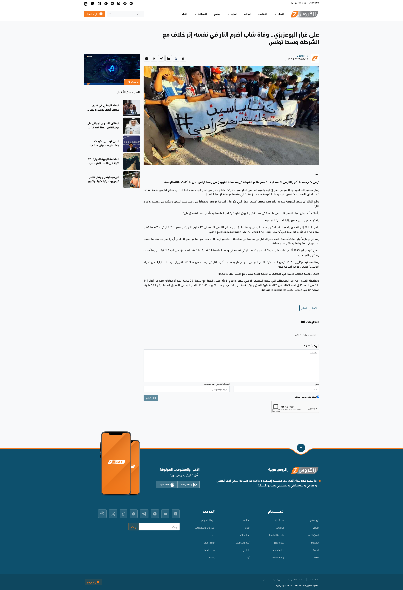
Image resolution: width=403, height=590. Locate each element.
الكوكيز (265, 579)
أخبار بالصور (279, 542)
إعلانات (211, 557)
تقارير (247, 527)
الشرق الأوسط (312, 535)
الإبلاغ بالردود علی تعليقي (305, 396)
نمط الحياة (279, 520)
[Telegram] (161, 58)
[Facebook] (183, 58)
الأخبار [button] (281, 14)
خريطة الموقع (208, 520)
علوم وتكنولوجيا (276, 535)
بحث (133, 526)
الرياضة (247, 14)
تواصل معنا (209, 542)
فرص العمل (209, 550)
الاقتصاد (262, 14)
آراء (248, 557)
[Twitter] (176, 58)
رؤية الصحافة (278, 557)
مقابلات (246, 520)
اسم (317, 383)
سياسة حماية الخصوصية (296, 579)
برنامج (217, 14)
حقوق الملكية (277, 579)
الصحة (316, 557)
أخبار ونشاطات (243, 542)
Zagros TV (302, 55)
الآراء (184, 14)
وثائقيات (280, 527)
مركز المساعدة (314, 579)
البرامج (246, 550)
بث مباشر (92, 582)
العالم (304, 308)
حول (213, 535)
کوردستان (314, 520)
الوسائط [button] (202, 14)
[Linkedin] (168, 58)
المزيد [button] (234, 14)
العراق (316, 527)
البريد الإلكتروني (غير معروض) (217, 383)
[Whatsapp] (154, 58)
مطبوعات (245, 535)
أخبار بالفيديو (278, 550)
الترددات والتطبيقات (205, 527)
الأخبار (314, 308)
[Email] (147, 58)
